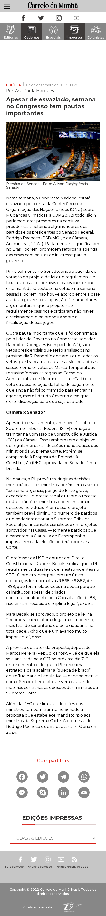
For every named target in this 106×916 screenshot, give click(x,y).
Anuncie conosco (40, 866)
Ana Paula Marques (34, 90)
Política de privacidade (72, 866)
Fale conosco (14, 866)
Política (13, 85)
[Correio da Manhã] (53, 6)
